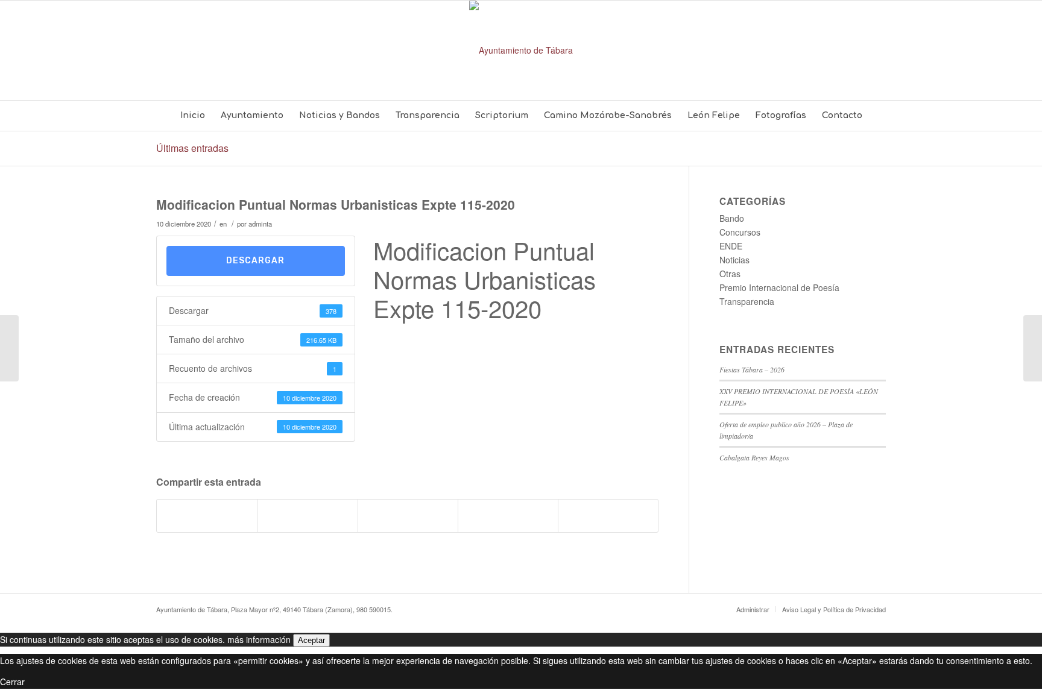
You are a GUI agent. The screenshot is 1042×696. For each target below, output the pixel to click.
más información (259, 639)
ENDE (730, 246)
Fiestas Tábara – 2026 (752, 369)
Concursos (739, 232)
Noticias (734, 260)
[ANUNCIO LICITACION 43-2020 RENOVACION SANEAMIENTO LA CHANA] (9, 348)
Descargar (255, 261)
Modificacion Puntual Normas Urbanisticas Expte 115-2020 (335, 204)
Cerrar (12, 682)
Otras (729, 274)
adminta (260, 223)
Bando (731, 218)
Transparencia (746, 301)
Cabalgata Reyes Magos (754, 457)
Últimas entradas (192, 148)
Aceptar (311, 640)
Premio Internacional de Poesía (779, 287)
